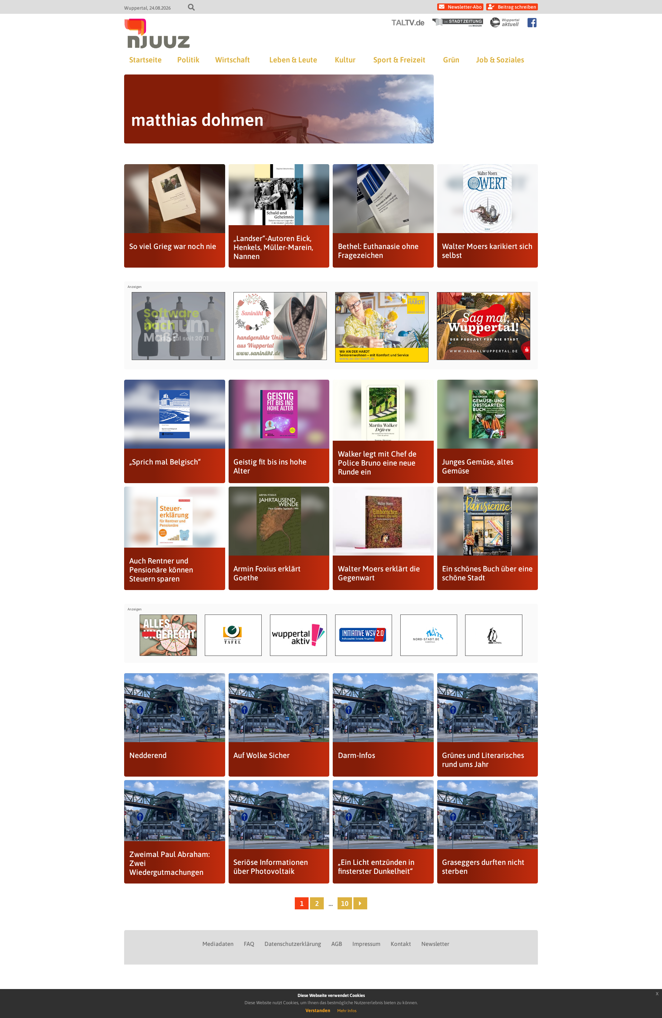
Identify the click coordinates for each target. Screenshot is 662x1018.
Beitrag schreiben (517, 7)
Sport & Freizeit (399, 59)
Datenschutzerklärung (292, 943)
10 (345, 903)
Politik (188, 59)
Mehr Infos (347, 1010)
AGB (336, 943)
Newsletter (435, 943)
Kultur (345, 59)
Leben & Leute (293, 59)
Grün (451, 59)
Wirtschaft (232, 59)
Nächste (360, 903)
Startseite (145, 59)
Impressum (366, 943)
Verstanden (317, 1010)
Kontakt (401, 943)
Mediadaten (217, 943)
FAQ (249, 943)
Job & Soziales (500, 59)
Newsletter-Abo (465, 7)
